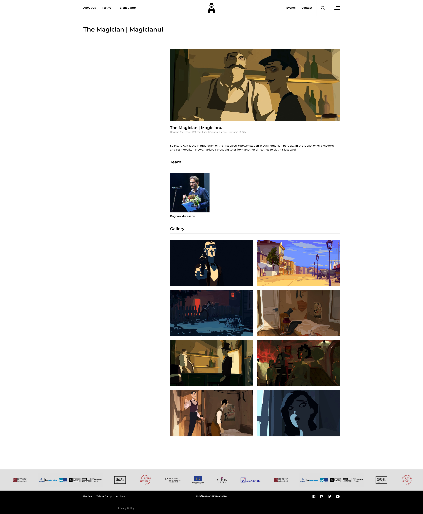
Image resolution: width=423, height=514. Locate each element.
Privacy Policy (126, 508)
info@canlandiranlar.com (211, 496)
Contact (307, 8)
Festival (107, 8)
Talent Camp (127, 8)
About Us (89, 8)
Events (291, 8)
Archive (120, 496)
